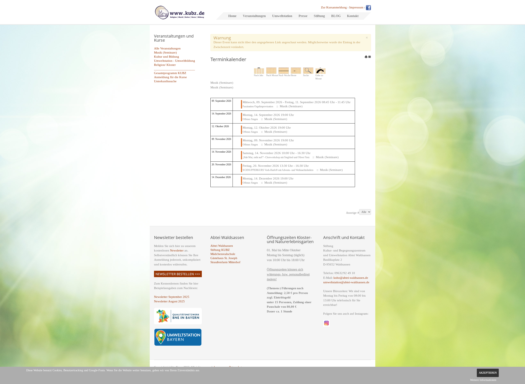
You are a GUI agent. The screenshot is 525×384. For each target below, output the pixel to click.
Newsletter (177, 250)
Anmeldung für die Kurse (170, 77)
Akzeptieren (488, 372)
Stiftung (319, 16)
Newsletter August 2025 (169, 301)
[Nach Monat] (271, 70)
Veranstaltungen (254, 16)
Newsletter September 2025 (171, 296)
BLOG (336, 16)
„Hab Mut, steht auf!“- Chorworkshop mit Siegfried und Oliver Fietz (276, 157)
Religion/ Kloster (165, 64)
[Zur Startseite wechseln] (179, 12)
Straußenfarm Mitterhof (225, 262)
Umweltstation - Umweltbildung (174, 60)
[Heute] (296, 70)
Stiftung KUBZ (220, 249)
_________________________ (174, 69)
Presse (303, 16)
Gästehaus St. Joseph (223, 258)
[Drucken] (366, 56)
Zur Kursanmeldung (334, 7)
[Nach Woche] (283, 70)
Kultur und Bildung (166, 56)
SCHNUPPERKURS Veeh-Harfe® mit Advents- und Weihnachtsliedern (278, 170)
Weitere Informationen (483, 380)
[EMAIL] (369, 56)
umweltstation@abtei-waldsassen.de (346, 282)
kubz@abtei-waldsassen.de (350, 277)
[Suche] (308, 70)
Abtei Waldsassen (221, 245)
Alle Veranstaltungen (167, 48)
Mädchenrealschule (222, 254)
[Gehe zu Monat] (320, 70)
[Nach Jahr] (259, 70)
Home (232, 16)
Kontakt (352, 16)
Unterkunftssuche (165, 81)
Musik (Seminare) (165, 52)
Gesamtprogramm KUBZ (170, 73)
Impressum (356, 7)
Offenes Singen (250, 119)
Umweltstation (282, 16)
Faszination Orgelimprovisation (258, 106)
